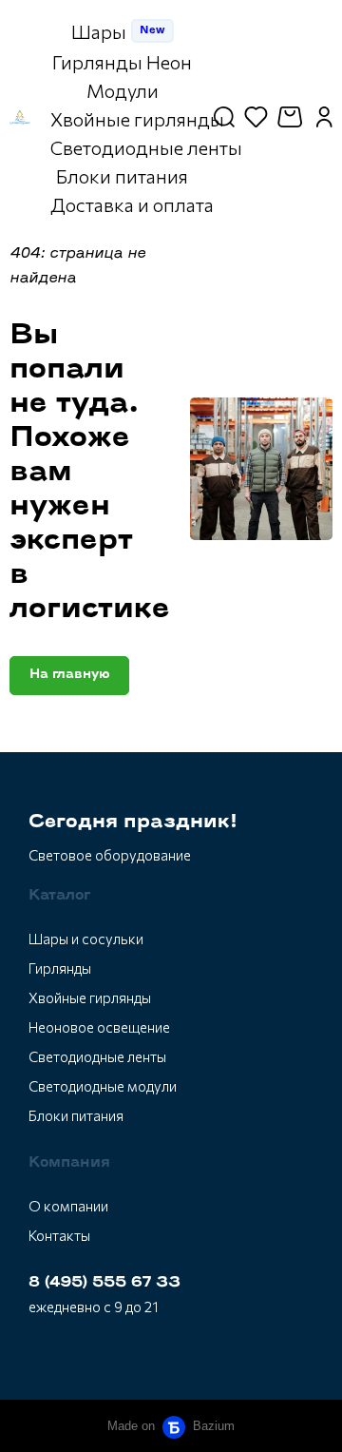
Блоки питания (76, 1115)
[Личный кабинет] (324, 117)
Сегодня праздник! (133, 822)
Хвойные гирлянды (89, 997)
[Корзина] (292, 116)
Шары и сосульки (85, 938)
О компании (68, 1205)
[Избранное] (256, 117)
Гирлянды (59, 968)
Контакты (59, 1235)
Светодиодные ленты (97, 1056)
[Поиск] (224, 117)
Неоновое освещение (99, 1027)
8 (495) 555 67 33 (104, 1283)
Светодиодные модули (102, 1085)
